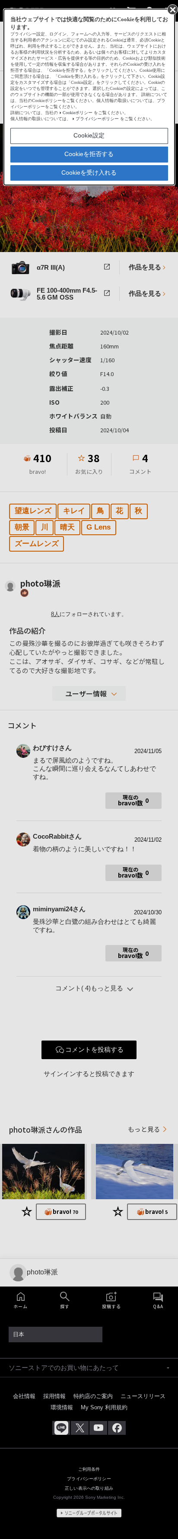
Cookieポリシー (77, 112)
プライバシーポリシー (97, 118)
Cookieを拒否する (89, 153)
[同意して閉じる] (172, 9)
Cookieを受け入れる (89, 172)
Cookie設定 (89, 135)
